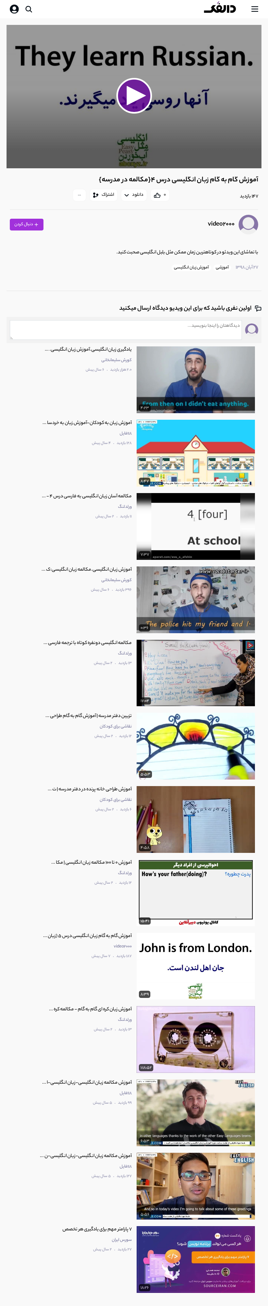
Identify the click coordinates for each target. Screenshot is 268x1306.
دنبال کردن (24, 224)
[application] (134, 97)
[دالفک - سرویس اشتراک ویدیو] (225, 9)
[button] (134, 95)
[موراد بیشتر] (79, 195)
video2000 (221, 224)
